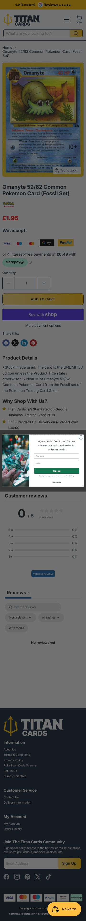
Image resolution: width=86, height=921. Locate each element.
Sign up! (56, 470)
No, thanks (57, 482)
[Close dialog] (81, 437)
